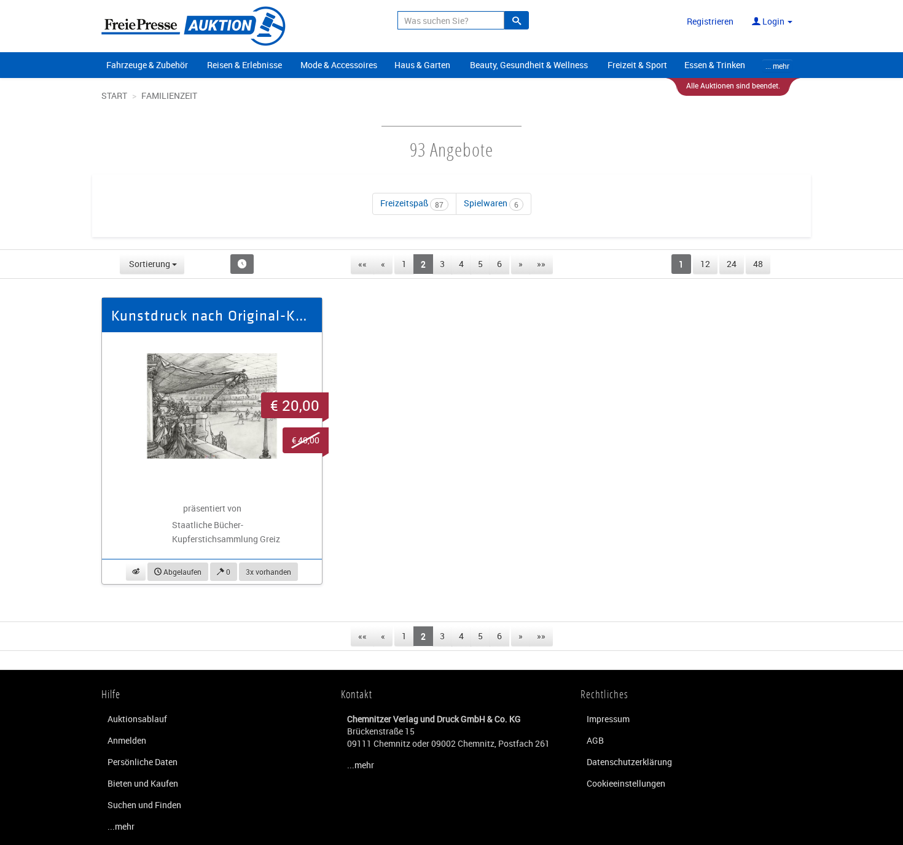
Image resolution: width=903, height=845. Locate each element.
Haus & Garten (422, 65)
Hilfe (111, 694)
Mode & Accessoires (338, 65)
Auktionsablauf (137, 719)
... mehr (777, 66)
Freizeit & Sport (637, 65)
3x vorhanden (268, 572)
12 (705, 264)
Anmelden (127, 740)
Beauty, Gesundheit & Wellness (529, 65)
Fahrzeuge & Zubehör (147, 65)
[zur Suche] (516, 20)
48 (758, 264)
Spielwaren (491, 203)
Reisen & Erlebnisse (244, 65)
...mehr (121, 826)
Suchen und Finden (144, 805)
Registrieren (710, 21)
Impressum (608, 719)
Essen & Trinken (714, 65)
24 (732, 264)
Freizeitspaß (412, 203)
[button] (136, 571)
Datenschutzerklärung (629, 762)
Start (114, 95)
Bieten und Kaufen (143, 783)
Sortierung (149, 264)
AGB (595, 740)
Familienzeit (169, 95)
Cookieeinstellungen (626, 783)
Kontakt (356, 694)
